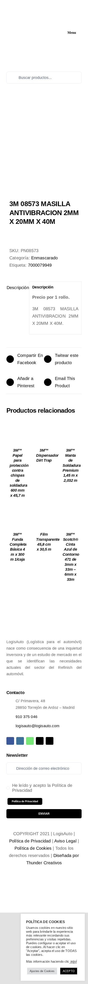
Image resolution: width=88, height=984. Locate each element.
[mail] (40, 741)
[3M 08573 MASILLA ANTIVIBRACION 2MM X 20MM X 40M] (44, 151)
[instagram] (20, 741)
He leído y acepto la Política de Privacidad (42, 788)
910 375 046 (26, 717)
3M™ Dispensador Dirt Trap (47, 455)
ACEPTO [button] (69, 971)
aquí (73, 961)
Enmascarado (44, 258)
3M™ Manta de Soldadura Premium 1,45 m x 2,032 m (72, 465)
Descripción (16, 287)
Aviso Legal (65, 841)
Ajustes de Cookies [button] (42, 971)
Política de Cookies (33, 848)
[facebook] (10, 741)
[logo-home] (37, 4)
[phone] (49, 741)
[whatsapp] (30, 741)
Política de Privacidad (30, 841)
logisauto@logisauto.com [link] (37, 726)
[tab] (16, 288)
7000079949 (40, 265)
